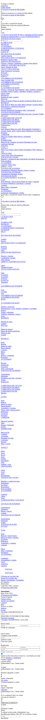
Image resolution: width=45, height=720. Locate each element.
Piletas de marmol (7, 101)
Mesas (41, 105)
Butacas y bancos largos (13, 181)
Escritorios (37, 131)
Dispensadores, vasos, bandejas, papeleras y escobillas (19, 308)
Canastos (10, 59)
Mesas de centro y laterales (30, 181)
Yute (12, 80)
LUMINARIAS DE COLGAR (11, 118)
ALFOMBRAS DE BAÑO (10, 84)
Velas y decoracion (28, 110)
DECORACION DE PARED (11, 54)
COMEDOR (5, 135)
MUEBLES (5, 44)
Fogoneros (18, 110)
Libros (3, 67)
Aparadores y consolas (23, 183)
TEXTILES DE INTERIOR (10, 168)
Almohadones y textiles (16, 193)
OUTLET (12, 38)
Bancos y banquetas (11, 106)
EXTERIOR (5, 50)
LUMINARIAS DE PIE (9, 123)
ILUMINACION (6, 43)
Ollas (34, 150)
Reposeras (21, 106)
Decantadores (18, 155)
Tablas (10, 165)
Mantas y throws (23, 170)
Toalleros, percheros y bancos (10, 314)
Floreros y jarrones (7, 63)
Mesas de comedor (7, 136)
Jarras (16, 150)
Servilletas (32, 159)
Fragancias (8, 71)
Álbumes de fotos (11, 67)
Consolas (35, 105)
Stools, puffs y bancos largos (16, 131)
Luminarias (4, 193)
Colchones (4, 144)
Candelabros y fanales (21, 63)
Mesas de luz (5, 142)
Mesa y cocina (20, 37)
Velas (2, 71)
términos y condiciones (13, 658)
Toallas (41, 114)
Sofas (2, 105)
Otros (15, 59)
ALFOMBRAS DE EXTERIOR (12, 82)
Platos (3, 150)
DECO (22, 35)
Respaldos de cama (30, 142)
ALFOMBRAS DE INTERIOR (11, 78)
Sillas (2, 106)
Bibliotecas (30, 131)
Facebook (11, 618)
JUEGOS (4, 73)
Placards (11, 144)
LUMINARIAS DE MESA (10, 120)
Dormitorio (4, 189)
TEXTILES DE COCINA (10, 157)
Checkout (4, 689)
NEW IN (16, 35)
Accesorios (16, 71)
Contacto (4, 566)
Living (3, 180)
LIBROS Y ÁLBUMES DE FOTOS (13, 65)
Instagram (4, 618)
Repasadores (40, 159)
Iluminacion (5, 37)
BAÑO (35, 35)
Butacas (7, 105)
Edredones (13, 114)
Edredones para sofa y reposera (28, 114)
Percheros (4, 133)
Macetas (3, 110)
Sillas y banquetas (11, 187)
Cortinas (32, 170)
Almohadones (5, 114)
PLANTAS (4, 74)
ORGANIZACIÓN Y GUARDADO (13, 58)
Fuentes (20, 150)
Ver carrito (4, 680)
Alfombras (28, 35)
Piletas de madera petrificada (22, 101)
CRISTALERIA (6, 153)
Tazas (7, 150)
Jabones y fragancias (7, 90)
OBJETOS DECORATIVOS (11, 61)
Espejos (9, 56)
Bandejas (4, 59)
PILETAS (4, 99)
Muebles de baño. (7, 97)
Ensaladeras (28, 150)
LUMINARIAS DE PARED (10, 121)
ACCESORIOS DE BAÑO (10, 88)
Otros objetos (33, 63)
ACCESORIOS (6, 46)
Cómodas (13, 142)
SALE (18, 38)
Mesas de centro (16, 105)
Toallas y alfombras (19, 91)
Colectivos (4, 6)
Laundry (16, 97)
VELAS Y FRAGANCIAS (10, 69)
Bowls (11, 150)
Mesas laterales (27, 105)
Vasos (8, 93)
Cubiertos (4, 165)
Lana (2, 80)
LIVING (4, 127)
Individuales (24, 159)
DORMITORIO (6, 140)
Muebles (12, 37)
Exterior (40, 35)
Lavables (8, 80)
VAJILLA (4, 148)
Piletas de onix (37, 101)
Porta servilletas (6, 161)
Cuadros (3, 56)
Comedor (4, 185)
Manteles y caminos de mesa (10, 159)
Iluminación (11, 110)
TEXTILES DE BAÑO (9, 176)
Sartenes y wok (6, 464)
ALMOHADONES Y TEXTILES (12, 48)
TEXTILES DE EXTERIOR (10, 112)
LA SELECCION (7, 35)
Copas (3, 155)
